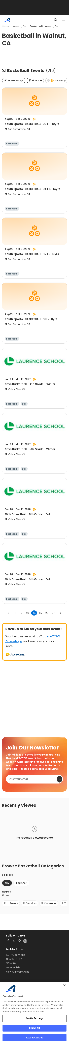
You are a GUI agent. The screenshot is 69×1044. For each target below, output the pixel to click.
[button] (35, 80)
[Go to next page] (60, 613)
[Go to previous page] (8, 613)
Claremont (50, 903)
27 (53, 613)
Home (5, 26)
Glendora (31, 903)
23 (27, 613)
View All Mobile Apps (17, 971)
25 (40, 613)
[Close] (64, 985)
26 (46, 613)
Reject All (34, 1028)
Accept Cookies (34, 1037)
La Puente (12, 903)
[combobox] (13, 80)
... (21, 613)
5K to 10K (11, 963)
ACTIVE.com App (15, 955)
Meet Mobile (13, 967)
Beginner (21, 883)
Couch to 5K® (14, 959)
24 (34, 613)
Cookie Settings (34, 1018)
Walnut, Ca (19, 26)
